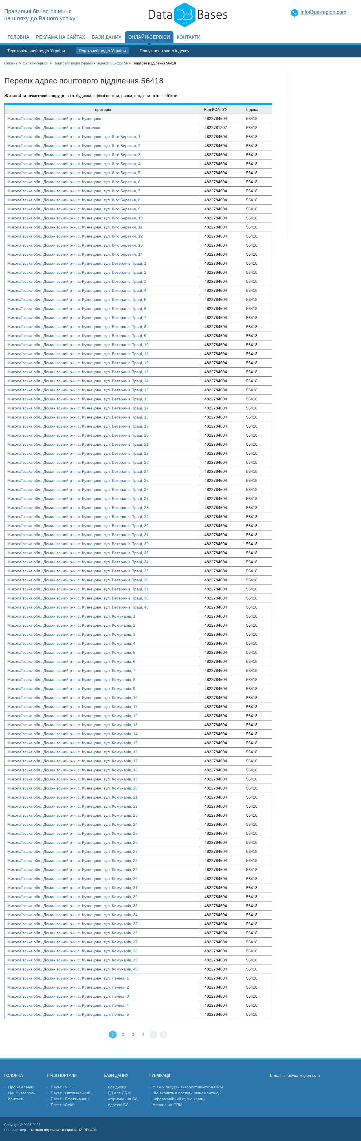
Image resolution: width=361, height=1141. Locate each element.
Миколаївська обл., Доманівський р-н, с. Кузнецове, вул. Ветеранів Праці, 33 (78, 553)
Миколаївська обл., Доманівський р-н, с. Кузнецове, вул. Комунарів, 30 (72, 878)
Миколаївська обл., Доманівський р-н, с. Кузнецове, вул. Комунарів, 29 (72, 869)
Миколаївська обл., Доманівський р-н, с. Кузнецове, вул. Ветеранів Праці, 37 (78, 589)
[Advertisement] (322, 154)
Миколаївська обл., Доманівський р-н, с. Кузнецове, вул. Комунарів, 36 (72, 933)
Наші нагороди (22, 1093)
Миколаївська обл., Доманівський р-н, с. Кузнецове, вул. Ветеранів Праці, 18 (78, 417)
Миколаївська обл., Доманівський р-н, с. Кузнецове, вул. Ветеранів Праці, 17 (78, 408)
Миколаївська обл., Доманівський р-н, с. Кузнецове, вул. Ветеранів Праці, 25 (78, 480)
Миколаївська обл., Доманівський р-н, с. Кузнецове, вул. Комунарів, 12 (72, 715)
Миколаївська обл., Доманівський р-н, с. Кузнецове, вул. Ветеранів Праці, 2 (76, 272)
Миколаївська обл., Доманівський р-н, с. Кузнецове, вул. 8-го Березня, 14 (75, 254)
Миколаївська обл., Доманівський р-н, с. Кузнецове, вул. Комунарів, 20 (72, 788)
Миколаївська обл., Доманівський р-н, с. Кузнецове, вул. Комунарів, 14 (72, 734)
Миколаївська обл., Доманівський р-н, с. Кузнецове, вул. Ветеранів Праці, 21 (78, 444)
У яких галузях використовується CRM (188, 1087)
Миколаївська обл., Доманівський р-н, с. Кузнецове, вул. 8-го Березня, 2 (73, 145)
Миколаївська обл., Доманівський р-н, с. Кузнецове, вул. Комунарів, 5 (71, 652)
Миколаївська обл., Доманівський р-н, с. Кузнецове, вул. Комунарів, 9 (71, 688)
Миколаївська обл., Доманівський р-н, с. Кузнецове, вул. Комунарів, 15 (72, 743)
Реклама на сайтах (60, 37)
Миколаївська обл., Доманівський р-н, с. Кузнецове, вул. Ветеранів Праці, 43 (78, 607)
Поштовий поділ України (102, 50)
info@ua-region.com (323, 12)
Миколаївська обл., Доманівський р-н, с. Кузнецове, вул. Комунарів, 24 (72, 824)
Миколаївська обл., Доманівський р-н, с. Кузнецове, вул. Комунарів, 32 (72, 896)
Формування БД (122, 1099)
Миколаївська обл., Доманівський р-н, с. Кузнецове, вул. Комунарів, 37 (72, 942)
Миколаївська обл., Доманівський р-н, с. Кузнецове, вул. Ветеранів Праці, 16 (78, 399)
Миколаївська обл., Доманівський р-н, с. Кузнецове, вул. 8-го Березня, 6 (73, 182)
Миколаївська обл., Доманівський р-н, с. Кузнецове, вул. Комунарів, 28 (72, 860)
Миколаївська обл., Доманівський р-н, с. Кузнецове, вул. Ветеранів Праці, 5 (76, 299)
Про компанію (21, 1087)
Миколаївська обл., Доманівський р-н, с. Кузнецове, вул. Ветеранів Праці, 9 (76, 335)
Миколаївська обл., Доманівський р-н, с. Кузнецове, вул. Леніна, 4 (68, 1005)
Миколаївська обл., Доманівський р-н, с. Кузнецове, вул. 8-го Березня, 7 (73, 191)
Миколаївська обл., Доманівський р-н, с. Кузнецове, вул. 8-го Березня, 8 (73, 200)
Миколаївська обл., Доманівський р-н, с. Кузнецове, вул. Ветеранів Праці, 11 (77, 353)
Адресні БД (118, 1105)
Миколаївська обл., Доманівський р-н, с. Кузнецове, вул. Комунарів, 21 (72, 797)
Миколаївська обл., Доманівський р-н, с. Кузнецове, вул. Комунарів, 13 (72, 724)
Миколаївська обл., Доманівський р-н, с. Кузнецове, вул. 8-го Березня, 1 (73, 136)
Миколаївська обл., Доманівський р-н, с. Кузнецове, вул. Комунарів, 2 (71, 625)
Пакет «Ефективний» (70, 1099)
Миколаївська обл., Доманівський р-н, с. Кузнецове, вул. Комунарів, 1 (71, 616)
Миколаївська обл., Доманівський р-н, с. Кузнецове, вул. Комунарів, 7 (71, 670)
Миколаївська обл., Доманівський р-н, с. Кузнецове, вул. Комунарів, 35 (72, 924)
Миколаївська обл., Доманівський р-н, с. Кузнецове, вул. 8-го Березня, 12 (75, 236)
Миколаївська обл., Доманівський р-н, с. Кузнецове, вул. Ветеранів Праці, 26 (78, 489)
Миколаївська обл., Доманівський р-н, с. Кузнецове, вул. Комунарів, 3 (71, 634)
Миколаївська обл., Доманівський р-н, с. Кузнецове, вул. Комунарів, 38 (72, 951)
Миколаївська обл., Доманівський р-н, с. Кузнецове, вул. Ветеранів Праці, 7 (76, 317)
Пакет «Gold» (63, 1105)
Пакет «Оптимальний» (72, 1093)
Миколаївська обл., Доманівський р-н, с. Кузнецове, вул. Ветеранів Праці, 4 (76, 290)
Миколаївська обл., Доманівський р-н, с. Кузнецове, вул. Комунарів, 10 (72, 697)
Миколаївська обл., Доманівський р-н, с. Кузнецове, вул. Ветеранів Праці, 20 (78, 435)
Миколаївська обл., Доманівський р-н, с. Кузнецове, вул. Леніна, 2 (68, 987)
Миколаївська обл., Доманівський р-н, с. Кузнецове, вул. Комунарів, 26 (72, 842)
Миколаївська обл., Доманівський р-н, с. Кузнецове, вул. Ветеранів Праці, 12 (78, 363)
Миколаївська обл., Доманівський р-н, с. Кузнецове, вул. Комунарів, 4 (71, 643)
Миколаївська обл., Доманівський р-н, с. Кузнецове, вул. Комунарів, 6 (71, 661)
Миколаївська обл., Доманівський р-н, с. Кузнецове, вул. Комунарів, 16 (72, 752)
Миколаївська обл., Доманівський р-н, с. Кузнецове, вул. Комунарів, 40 (72, 969)
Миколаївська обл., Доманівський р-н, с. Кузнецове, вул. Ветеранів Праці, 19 (78, 426)
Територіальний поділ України (36, 50)
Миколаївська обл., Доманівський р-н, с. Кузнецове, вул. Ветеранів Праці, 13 (78, 372)
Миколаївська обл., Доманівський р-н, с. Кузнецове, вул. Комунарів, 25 (72, 833)
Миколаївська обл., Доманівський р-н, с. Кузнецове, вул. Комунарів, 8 (71, 679)
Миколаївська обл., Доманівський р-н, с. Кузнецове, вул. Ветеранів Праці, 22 (78, 453)
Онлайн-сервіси (149, 37)
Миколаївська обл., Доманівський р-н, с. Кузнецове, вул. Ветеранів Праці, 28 (78, 507)
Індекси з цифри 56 (112, 63)
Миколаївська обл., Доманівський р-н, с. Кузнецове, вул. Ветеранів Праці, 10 (78, 344)
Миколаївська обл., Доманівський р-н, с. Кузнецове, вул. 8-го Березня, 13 (75, 245)
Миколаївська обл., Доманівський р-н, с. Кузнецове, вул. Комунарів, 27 (72, 851)
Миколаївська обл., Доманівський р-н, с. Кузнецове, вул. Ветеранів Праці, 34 (78, 562)
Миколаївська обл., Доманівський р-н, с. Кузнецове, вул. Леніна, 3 (68, 996)
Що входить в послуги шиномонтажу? (187, 1093)
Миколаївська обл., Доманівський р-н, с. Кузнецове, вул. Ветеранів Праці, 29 (78, 516)
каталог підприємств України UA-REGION (64, 1130)
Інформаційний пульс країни (179, 1099)
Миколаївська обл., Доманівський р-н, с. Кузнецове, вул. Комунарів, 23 (72, 815)
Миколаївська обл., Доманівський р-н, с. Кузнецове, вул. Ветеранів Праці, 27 (78, 498)
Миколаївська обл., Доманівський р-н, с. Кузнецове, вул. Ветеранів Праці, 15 (78, 390)
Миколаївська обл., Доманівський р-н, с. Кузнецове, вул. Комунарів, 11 (72, 706)
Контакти (189, 37)
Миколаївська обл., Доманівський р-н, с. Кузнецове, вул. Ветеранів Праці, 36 (78, 580)
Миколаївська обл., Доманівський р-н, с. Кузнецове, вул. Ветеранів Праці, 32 (78, 544)
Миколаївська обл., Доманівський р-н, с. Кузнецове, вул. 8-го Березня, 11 (74, 227)
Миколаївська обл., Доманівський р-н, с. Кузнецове (54, 118)
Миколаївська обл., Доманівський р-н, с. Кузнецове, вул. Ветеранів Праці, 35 (78, 571)
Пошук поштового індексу (165, 50)
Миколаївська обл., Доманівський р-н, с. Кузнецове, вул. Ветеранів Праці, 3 (76, 281)
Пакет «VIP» (62, 1087)
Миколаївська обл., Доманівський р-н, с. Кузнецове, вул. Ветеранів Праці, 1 (76, 263)
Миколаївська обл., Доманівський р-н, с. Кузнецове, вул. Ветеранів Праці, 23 (78, 462)
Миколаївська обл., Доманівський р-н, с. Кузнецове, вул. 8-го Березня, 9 (73, 209)
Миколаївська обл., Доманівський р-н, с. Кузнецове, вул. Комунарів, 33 (72, 905)
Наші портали (62, 1075)
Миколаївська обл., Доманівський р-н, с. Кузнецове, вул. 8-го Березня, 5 (73, 173)
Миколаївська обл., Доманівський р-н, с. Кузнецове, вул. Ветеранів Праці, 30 (78, 525)
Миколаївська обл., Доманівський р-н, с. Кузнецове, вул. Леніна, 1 (68, 978)
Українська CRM (167, 1105)
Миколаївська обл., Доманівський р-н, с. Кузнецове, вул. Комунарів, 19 (72, 779)
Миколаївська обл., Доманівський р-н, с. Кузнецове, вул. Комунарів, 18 (72, 770)
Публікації (159, 1075)
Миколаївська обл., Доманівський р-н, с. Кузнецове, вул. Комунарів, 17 (72, 761)
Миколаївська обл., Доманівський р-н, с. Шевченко (53, 127)
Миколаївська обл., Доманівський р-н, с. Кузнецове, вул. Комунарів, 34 (72, 915)
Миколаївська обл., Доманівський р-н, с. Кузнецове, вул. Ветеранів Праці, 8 (76, 326)
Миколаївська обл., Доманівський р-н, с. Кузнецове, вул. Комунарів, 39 (72, 960)
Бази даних (107, 37)
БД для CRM (119, 1093)
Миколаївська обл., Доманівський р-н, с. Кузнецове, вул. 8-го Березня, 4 (73, 163)
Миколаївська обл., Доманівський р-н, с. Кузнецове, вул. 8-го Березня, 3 (73, 154)
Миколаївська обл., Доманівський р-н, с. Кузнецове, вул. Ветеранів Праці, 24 (78, 471)
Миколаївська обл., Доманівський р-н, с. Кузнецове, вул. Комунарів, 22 (72, 806)
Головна (18, 37)
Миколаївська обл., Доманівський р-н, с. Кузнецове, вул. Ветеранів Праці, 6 (76, 308)
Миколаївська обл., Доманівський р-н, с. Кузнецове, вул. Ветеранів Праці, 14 (78, 381)
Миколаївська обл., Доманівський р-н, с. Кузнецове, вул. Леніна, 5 (68, 1014)
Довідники (117, 1087)
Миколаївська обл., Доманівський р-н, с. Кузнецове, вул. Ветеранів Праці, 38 (78, 598)
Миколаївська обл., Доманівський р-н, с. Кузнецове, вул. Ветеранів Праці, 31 (78, 534)
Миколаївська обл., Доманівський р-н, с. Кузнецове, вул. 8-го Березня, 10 (75, 218)
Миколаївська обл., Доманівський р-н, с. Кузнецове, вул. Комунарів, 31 (72, 887)
